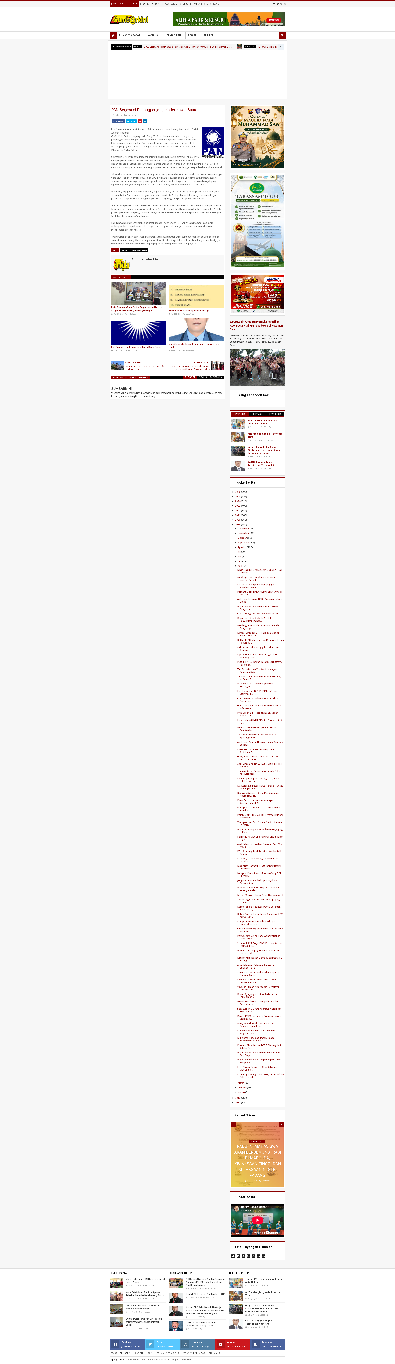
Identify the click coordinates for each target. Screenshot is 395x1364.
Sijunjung (185, 4)
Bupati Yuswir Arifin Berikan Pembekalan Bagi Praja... (258, 1054)
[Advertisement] (197, 72)
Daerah (124, 250)
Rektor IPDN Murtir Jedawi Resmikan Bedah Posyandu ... (260, 641)
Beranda (145, 4)
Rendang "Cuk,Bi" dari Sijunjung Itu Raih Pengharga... (258, 627)
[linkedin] (284, 4)
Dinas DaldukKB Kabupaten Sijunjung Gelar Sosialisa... (259, 571)
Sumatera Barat (129, 35)
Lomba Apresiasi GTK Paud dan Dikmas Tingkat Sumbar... (258, 634)
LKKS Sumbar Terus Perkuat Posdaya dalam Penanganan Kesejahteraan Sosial (144, 1322)
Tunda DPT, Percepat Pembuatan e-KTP (205, 1294)
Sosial (192, 35)
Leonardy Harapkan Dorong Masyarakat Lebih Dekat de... (258, 780)
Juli (239, 551)
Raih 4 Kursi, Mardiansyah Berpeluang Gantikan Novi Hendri (194, 345)
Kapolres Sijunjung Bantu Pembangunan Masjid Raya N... (258, 794)
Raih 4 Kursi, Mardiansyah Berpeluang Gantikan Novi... (257, 729)
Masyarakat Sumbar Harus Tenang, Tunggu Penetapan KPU (260, 787)
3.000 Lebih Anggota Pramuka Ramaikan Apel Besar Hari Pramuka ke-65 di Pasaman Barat (139, 47)
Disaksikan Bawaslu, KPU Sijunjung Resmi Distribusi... (259, 867)
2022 (238, 510)
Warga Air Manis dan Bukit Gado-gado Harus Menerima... (257, 923)
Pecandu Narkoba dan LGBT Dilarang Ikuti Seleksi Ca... (259, 1046)
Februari (242, 1087)
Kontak (165, 4)
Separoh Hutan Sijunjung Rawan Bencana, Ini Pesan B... (259, 678)
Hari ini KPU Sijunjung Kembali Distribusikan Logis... (260, 838)
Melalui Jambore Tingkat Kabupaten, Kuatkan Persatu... (256, 578)
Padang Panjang (139, 250)
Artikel (209, 35)
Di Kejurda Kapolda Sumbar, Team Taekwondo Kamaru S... (255, 1039)
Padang (198, 4)
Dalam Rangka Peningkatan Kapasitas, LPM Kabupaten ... (260, 915)
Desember (244, 528)
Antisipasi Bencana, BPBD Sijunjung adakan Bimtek (259, 600)
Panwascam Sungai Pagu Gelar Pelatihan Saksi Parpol (258, 937)
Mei (240, 561)
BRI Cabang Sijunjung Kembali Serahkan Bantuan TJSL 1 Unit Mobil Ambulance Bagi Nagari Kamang (205, 1282)
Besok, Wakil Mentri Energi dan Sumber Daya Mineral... (258, 1003)
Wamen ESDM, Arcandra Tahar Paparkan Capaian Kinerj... (258, 973)
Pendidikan (173, 35)
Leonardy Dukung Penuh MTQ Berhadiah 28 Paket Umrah (260, 1075)
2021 (238, 515)
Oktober (242, 537)
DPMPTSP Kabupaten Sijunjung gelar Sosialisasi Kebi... (256, 586)
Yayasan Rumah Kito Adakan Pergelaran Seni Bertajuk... (258, 988)
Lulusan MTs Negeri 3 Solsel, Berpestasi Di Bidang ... (260, 959)
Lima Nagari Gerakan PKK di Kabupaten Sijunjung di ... (258, 1068)
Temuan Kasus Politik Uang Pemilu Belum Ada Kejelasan (259, 772)
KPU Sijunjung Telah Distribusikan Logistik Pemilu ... (259, 852)
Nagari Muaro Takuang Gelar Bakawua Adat (260, 894)
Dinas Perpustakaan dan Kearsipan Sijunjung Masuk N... (255, 801)
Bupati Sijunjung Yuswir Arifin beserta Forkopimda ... (257, 995)
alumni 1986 (201, 47)
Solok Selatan (212, 4)
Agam (174, 4)
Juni (240, 556)
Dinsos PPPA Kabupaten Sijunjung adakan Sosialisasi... (259, 1017)
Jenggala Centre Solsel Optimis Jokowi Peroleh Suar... (257, 882)
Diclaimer (214, 1353)
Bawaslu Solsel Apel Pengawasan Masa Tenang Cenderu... (258, 889)
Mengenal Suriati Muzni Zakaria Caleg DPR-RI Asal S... (260, 874)
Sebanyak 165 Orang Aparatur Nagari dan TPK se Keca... (259, 1010)
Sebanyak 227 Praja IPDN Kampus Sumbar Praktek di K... (260, 944)
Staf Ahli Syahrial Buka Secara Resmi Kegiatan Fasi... (256, 1032)
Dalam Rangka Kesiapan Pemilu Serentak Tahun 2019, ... (258, 908)
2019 (238, 524)
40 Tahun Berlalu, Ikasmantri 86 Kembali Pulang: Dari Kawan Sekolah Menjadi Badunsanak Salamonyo (258, 47)
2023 (238, 505)
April (240, 565)
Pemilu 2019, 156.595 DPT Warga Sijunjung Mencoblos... (260, 816)
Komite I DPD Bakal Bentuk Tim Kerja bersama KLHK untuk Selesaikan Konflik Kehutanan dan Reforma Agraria (205, 1310)
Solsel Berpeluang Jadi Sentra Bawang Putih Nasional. (260, 930)
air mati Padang (257, 1147)
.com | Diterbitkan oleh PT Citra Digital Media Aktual (160, 1359)
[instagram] (277, 4)
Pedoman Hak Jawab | (195, 1353)
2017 (238, 1102)
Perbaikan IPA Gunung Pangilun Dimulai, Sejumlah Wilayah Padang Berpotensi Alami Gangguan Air (257, 1164)
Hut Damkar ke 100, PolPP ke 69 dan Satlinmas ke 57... (257, 692)
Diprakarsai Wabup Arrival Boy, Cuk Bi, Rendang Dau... (257, 656)
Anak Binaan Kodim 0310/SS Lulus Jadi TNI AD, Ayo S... (259, 765)
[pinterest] (281, 4)
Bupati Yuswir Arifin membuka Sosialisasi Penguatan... (258, 608)
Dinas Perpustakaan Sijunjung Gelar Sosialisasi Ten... (256, 751)
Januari (241, 1091)
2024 (238, 501)
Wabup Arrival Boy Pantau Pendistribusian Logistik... (259, 823)
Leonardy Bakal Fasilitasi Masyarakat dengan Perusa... (256, 981)
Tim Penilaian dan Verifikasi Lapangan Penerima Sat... (257, 670)
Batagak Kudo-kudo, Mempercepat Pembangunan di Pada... (255, 1024)
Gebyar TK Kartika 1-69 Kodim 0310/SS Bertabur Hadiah (258, 758)
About (155, 4)
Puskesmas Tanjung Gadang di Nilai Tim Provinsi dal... (258, 952)
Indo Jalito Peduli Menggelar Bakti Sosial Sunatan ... (258, 648)
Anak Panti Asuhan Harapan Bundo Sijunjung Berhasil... (260, 743)
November (244, 533)
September (244, 542)
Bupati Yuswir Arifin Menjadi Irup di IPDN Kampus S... (259, 1061)
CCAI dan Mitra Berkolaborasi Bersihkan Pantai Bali (258, 700)
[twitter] (274, 4)
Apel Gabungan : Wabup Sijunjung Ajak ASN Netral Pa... (259, 845)
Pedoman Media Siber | (168, 1353)
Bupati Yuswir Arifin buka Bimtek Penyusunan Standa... (254, 619)
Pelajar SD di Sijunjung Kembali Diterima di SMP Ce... (259, 593)
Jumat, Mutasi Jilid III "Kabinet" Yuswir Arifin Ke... (260, 721)
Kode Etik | (140, 1353)
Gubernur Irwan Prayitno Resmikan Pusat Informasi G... (259, 707)
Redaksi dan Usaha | (121, 1353)
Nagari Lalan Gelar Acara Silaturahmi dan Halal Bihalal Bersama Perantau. (264, 450)
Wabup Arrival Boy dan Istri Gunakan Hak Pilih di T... (259, 809)
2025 (238, 496)
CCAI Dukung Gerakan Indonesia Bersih (258, 613)
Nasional (153, 35)
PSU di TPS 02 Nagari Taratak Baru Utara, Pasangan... (259, 663)
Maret (241, 1082)
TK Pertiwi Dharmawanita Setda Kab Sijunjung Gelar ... (256, 736)
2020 (238, 519)
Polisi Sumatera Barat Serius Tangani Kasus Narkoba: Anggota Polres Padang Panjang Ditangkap (137, 309)
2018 (238, 1097)
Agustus (242, 547)
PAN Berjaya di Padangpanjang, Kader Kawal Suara (136, 347)
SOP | (150, 1353)
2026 (238, 491)
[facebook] (270, 4)
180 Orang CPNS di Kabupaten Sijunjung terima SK (258, 901)
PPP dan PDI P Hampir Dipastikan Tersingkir (190, 310)
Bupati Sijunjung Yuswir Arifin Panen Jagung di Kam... (260, 831)
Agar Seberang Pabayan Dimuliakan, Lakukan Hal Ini (256, 966)
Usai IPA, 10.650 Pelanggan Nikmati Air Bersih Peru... (258, 860)
